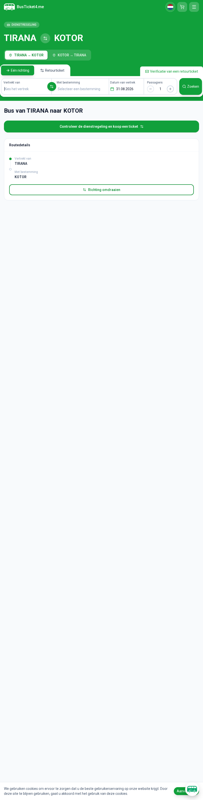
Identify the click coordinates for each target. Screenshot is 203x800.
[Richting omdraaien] (51, 86)
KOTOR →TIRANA (72, 55)
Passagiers (155, 82)
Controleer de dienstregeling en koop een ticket (99, 126)
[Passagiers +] (170, 88)
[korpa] (182, 7)
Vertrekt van (11, 82)
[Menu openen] (194, 7)
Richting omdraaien (104, 190)
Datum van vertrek (122, 82)
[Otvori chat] (192, 789)
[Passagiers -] (150, 88)
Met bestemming (68, 82)
